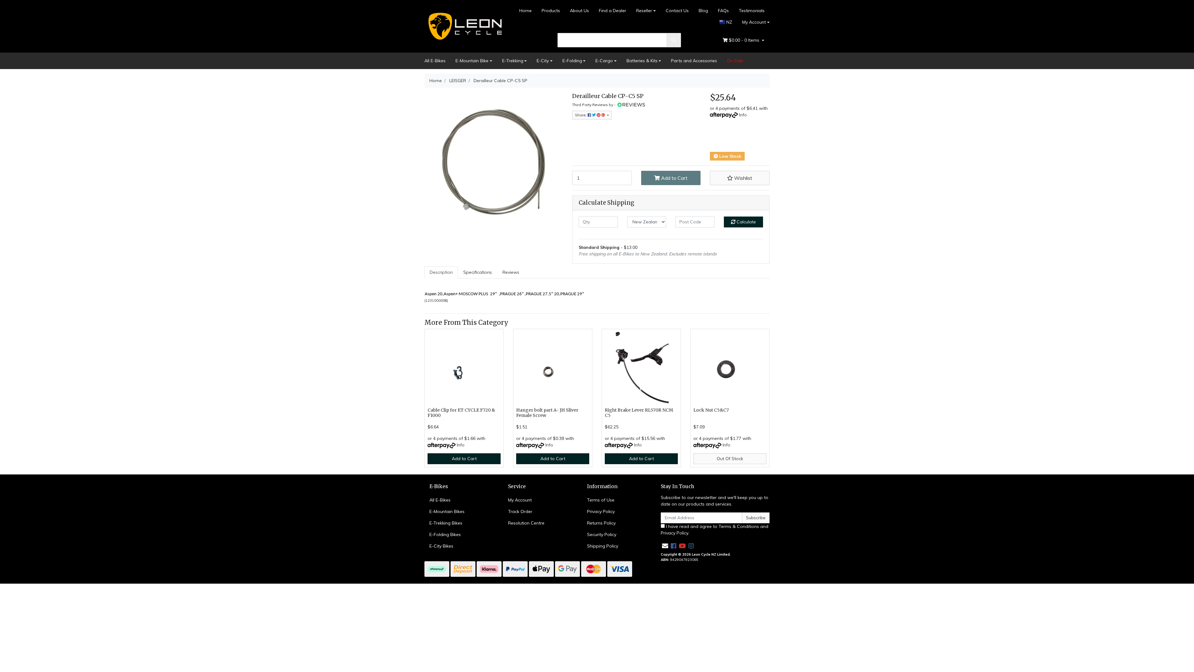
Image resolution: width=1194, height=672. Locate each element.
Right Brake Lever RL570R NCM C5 (639, 412)
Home (525, 10)
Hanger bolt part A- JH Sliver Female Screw (547, 412)
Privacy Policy (601, 511)
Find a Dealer (612, 10)
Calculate (745, 222)
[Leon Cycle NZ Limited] (464, 26)
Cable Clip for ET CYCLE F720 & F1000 (461, 412)
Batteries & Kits (642, 60)
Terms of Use (600, 500)
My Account (754, 22)
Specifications (477, 272)
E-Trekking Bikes (445, 523)
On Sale (735, 60)
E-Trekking (512, 60)
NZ (728, 22)
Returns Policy (601, 523)
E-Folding (572, 60)
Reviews (510, 272)
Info (743, 115)
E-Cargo (604, 60)
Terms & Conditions (739, 526)
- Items (745, 40)
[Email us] (665, 546)
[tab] (441, 272)
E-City (543, 60)
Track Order (520, 511)
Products (551, 10)
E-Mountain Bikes (447, 511)
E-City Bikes (441, 546)
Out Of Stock (730, 458)
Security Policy (601, 534)
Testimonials (752, 10)
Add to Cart (673, 178)
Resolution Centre (526, 523)
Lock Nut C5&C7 (711, 410)
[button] (740, 178)
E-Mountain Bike (472, 60)
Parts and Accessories (694, 60)
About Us (579, 10)
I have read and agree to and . (714, 530)
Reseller (644, 10)
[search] (674, 40)
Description (441, 272)
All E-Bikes (435, 60)
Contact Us (677, 10)
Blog (703, 10)
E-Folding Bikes (445, 534)
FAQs (723, 10)
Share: (581, 115)
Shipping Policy (602, 546)
